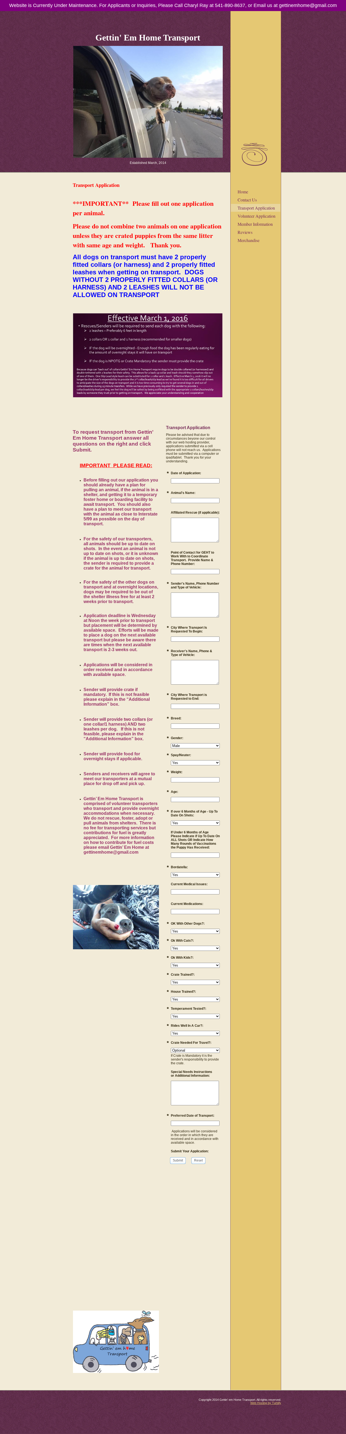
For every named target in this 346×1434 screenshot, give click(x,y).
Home (243, 191)
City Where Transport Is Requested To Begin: (189, 629)
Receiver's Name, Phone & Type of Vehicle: (191, 653)
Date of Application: (186, 473)
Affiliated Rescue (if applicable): (195, 512)
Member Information (255, 224)
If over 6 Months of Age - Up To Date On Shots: (194, 813)
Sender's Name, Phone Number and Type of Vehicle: (195, 585)
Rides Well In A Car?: (187, 1026)
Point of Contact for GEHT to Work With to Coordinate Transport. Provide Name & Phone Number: (192, 558)
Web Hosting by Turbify (265, 1403)
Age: (174, 792)
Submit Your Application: (190, 1151)
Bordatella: (179, 867)
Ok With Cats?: (182, 940)
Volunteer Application (256, 216)
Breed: (176, 718)
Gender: (177, 738)
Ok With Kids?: (182, 958)
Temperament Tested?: (188, 1009)
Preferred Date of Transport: (192, 1115)
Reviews (245, 232)
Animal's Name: (183, 493)
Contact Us (247, 200)
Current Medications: (187, 904)
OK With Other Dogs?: (188, 923)
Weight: (176, 772)
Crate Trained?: (183, 975)
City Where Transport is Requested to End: (189, 697)
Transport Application (256, 208)
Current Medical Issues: (189, 884)
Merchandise (249, 240)
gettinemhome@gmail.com (308, 5)
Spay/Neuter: (181, 755)
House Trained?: (183, 992)
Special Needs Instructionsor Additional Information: (191, 1074)
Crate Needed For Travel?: (191, 1043)
